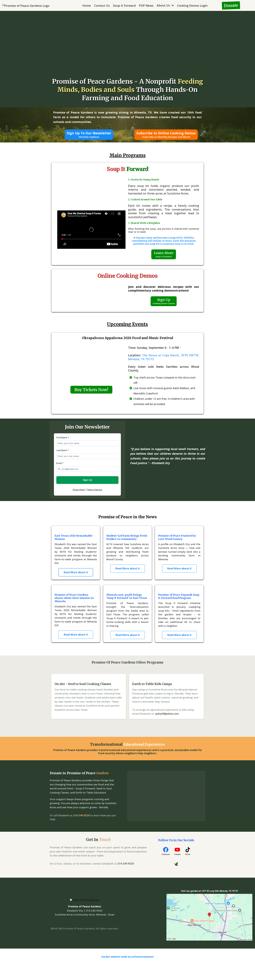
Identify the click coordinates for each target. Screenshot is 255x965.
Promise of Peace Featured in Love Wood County (177, 537)
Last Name (62, 450)
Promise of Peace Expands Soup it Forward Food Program (178, 596)
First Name (62, 437)
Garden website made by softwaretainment (127, 956)
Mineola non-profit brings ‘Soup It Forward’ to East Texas (126, 596)
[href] (209, 917)
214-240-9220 (81, 815)
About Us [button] (164, 5)
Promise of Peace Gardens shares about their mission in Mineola (74, 598)
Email (59, 463)
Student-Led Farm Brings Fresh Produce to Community (126, 537)
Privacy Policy (79, 490)
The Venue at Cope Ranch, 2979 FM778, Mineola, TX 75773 (163, 357)
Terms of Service (94, 490)
